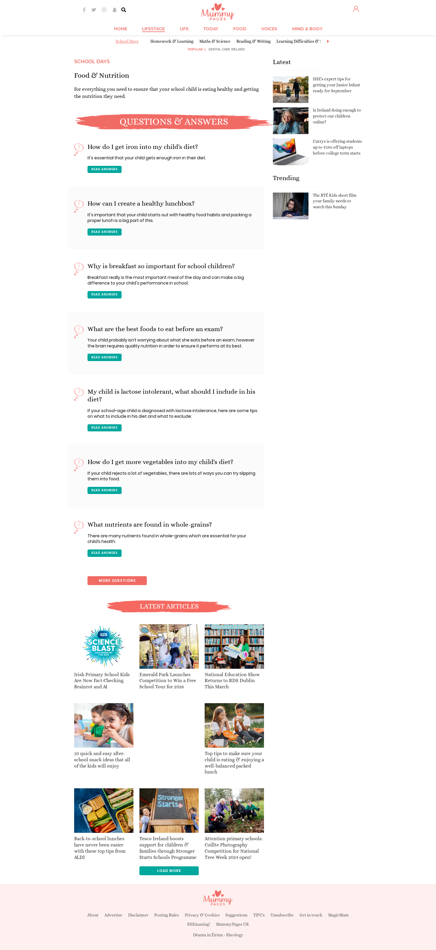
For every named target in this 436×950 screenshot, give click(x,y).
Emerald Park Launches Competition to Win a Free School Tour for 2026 (167, 681)
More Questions (117, 580)
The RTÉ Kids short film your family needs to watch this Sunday (335, 201)
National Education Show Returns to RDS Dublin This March (232, 681)
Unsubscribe (282, 915)
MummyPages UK (232, 924)
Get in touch (311, 915)
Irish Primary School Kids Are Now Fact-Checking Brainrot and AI (102, 681)
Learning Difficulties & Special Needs (310, 41)
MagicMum (338, 915)
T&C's (259, 915)
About (92, 915)
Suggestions (236, 915)
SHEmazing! (198, 924)
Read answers (104, 169)
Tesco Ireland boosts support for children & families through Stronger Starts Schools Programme (167, 848)
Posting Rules (166, 915)
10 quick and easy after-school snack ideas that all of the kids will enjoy (102, 760)
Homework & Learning (171, 41)
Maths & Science (214, 41)
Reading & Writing (253, 41)
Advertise (113, 915)
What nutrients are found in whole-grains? (149, 524)
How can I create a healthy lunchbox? (141, 203)
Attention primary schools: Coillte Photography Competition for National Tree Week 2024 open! (233, 848)
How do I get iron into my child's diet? (142, 146)
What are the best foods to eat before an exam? (155, 329)
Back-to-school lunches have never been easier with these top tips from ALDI (99, 848)
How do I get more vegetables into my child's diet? (160, 462)
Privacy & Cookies (202, 915)
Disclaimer (138, 915)
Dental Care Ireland (227, 49)
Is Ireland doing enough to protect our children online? (337, 116)
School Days (127, 41)
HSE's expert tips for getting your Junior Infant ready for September (336, 85)
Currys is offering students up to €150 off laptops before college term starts (337, 147)
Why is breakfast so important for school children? (161, 266)
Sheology (234, 934)
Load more (169, 870)
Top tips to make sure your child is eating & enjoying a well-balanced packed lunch (234, 763)
